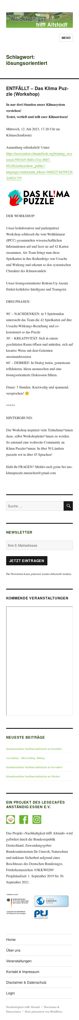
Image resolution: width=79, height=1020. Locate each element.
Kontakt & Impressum (22, 971)
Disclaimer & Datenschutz (26, 982)
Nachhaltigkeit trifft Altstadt (23, 1007)
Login (10, 993)
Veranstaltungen (19, 960)
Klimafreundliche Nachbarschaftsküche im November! (34, 767)
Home (11, 939)
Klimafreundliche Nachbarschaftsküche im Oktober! (33, 776)
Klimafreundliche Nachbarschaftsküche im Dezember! (34, 748)
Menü (66, 38)
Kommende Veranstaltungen (37, 598)
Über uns (13, 950)
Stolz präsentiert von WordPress (43, 1011)
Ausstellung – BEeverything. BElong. (25, 758)
